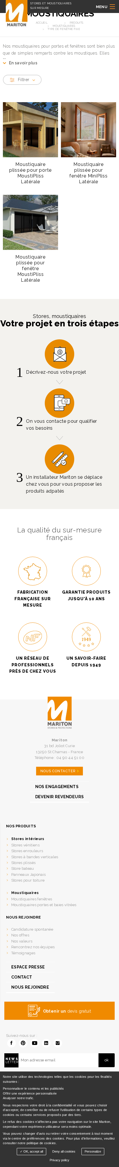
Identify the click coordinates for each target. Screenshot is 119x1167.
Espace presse (28, 967)
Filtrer (23, 79)
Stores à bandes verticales (34, 857)
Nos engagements (57, 786)
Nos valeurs (22, 941)
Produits (76, 22)
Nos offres (20, 935)
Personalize (93, 1151)
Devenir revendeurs (59, 796)
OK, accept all (33, 1151)
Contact (21, 977)
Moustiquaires (25, 893)
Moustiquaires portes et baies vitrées (44, 905)
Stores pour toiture (28, 880)
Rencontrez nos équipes (33, 947)
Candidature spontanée (32, 929)
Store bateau (22, 868)
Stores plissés (23, 863)
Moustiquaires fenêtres (31, 899)
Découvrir (28, 189)
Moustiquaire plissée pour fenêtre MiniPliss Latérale (88, 173)
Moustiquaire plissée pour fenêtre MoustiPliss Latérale (30, 268)
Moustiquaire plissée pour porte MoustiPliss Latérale (30, 173)
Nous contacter (57, 771)
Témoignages (23, 953)
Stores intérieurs (27, 839)
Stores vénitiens (25, 845)
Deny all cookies (63, 1151)
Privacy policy (59, 1160)
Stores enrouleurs (27, 851)
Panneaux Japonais (28, 874)
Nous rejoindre (30, 987)
